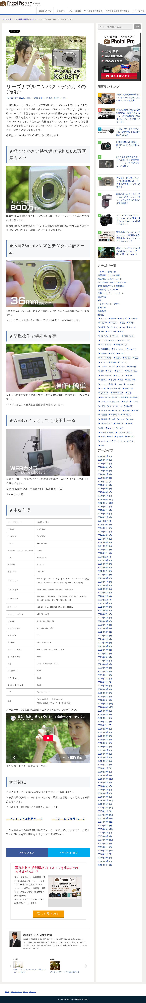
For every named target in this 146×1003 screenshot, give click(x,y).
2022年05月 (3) (105, 621)
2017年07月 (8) (105, 825)
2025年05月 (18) (105, 503)
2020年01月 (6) (105, 718)
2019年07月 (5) (105, 739)
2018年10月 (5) (105, 772)
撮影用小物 (129, 388)
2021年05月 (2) (105, 661)
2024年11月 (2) (104, 521)
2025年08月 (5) (105, 492)
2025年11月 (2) (104, 481)
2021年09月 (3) (105, 646)
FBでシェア (27, 852)
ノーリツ (104, 384)
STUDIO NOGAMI (107, 432)
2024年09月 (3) (105, 528)
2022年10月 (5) (105, 603)
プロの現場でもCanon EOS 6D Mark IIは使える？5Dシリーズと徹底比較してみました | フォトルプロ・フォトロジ (128, 116)
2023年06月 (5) (105, 574)
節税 (102, 331)
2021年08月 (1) (105, 650)
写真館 (113, 362)
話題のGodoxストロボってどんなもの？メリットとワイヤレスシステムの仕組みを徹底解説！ (128, 198)
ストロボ (104, 318)
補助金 (130, 423)
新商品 (101, 315)
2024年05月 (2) (105, 535)
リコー (110, 371)
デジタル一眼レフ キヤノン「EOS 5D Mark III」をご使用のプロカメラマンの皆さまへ (128, 182)
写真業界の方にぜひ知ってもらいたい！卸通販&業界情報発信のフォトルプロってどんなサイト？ (128, 236)
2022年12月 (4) (105, 596)
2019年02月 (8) (105, 757)
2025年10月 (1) (105, 485)
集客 (102, 371)
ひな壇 (113, 380)
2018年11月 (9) (104, 768)
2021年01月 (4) (105, 675)
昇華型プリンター (122, 345)
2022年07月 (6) (105, 614)
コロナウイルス (118, 393)
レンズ (113, 340)
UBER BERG (105, 349)
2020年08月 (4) (105, 693)
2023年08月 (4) (105, 567)
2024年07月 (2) (105, 531)
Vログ (126, 402)
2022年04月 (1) (105, 625)
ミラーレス (113, 327)
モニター (123, 318)
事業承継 (120, 437)
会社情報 (61, 11)
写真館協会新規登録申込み (117, 11)
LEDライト (119, 423)
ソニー (103, 388)
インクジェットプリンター (110, 336)
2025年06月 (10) (105, 499)
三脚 (112, 353)
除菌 (129, 393)
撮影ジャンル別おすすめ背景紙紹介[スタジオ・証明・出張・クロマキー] (128, 251)
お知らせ (102, 307)
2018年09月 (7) (105, 775)
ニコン (131, 323)
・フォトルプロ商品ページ (24, 818)
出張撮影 (104, 353)
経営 (100, 300)
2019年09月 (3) (105, 732)
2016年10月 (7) (105, 858)
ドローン (132, 327)
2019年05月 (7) (105, 746)
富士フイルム (132, 371)
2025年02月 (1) (105, 510)
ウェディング (105, 441)
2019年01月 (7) (105, 761)
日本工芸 (129, 406)
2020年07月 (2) (105, 696)
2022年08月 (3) (105, 610)
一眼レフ (104, 323)
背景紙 (130, 375)
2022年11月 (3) (104, 600)
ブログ (120, 428)
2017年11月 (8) (104, 811)
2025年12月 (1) (105, 478)
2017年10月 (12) (105, 815)
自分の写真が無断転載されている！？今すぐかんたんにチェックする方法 (128, 97)
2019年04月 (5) (105, 750)
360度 (113, 419)
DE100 (119, 384)
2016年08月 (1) (105, 865)
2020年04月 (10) (105, 707)
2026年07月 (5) (105, 456)
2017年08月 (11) (105, 822)
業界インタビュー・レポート (111, 293)
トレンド (123, 362)
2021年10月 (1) (105, 643)
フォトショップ (119, 349)
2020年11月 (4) (104, 682)
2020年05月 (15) (105, 703)
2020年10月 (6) (105, 686)
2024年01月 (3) (105, 549)
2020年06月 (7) (105, 700)
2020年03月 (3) (105, 711)
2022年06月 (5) (105, 618)
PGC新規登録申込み (93, 11)
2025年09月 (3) (105, 488)
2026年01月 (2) (105, 474)
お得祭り (135, 397)
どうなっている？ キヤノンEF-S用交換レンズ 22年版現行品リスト (128, 132)
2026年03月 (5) (105, 467)
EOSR (130, 419)
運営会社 (7, 992)
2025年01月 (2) (105, 514)
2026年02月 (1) (105, 471)
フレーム (135, 402)
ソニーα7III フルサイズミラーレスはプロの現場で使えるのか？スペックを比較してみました (128, 219)
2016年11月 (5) (104, 854)
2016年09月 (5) (105, 861)
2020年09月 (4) (105, 689)
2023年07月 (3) (105, 571)
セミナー (122, 367)
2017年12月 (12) (105, 807)
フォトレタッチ (106, 345)
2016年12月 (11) (105, 850)
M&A (111, 437)
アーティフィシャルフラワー (124, 441)
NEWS (103, 437)
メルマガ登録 (75, 11)
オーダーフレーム (116, 406)
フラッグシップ (106, 423)
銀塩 (121, 380)
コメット (120, 371)
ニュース (111, 428)
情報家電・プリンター (108, 289)
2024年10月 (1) (105, 524)
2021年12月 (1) (105, 639)
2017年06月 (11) (105, 829)
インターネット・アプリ (109, 304)
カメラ (121, 419)
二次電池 (104, 415)
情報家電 (104, 419)
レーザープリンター (108, 367)
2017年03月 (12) (105, 840)
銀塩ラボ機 (131, 380)
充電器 (136, 410)
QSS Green (130, 384)
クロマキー (112, 331)
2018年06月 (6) (105, 786)
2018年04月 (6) (105, 793)
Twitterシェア (69, 852)
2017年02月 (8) (105, 843)
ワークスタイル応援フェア (110, 402)
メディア (104, 362)
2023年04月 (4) (105, 582)
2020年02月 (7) (105, 714)
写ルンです (120, 375)
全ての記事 (7, 19)
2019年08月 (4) (105, 736)
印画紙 (118, 358)
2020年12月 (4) (105, 678)
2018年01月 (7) (105, 804)
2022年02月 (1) (105, 632)
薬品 (136, 358)
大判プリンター (129, 336)
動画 (123, 323)
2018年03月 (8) (105, 797)
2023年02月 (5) (105, 589)
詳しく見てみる (48, 914)
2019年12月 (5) (105, 721)
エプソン (104, 340)
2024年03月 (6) (105, 542)
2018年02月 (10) (105, 800)
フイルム (117, 410)
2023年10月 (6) (105, 560)
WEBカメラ (127, 415)
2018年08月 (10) (105, 779)
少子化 (116, 397)
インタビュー (124, 340)
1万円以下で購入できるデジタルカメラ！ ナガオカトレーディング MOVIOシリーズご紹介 (128, 161)
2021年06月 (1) (105, 657)
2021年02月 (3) (105, 671)
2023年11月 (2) (104, 557)
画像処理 (102, 311)
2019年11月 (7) (104, 725)
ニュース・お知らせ (107, 271)
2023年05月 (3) (105, 578)
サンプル (130, 437)
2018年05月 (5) (105, 790)
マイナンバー (105, 410)
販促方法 (102, 297)
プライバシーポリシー (16, 992)
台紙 (102, 445)
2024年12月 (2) (105, 517)
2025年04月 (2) (105, 506)
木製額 (103, 406)
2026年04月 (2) (105, 463)
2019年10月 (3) (105, 729)
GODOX (121, 353)
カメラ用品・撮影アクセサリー (26, 19)
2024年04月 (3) (105, 539)
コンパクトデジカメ (125, 432)
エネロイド (115, 415)
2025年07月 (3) (105, 496)
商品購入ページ (45, 11)
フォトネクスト (106, 358)
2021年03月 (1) (105, 668)
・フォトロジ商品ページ (68, 818)
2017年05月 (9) (105, 833)
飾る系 (113, 318)
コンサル (128, 358)
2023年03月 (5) (105, 585)
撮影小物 (132, 367)
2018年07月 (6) (105, 782)
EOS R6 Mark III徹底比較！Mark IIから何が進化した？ (128, 145)
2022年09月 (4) (105, 607)
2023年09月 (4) (105, 564)
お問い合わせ (138, 11)
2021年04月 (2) (105, 664)
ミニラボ (132, 349)
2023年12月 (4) (105, 553)
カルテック (104, 393)
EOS (121, 331)
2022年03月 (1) (105, 628)
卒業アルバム (105, 397)
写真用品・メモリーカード (110, 279)
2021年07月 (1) (105, 653)
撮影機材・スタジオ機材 (109, 275)
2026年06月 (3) (105, 460)
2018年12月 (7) (105, 764)
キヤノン (114, 323)
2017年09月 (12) (105, 818)
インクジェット (115, 388)
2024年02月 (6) (105, 546)
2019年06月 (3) (105, 743)
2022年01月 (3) (105, 635)
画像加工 (104, 380)
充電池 (127, 410)
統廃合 (125, 397)
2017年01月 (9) (105, 847)
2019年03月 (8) (105, 754)
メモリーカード (106, 375)
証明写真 (134, 318)
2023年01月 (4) (105, 592)
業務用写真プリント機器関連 (111, 286)
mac (123, 327)
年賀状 (103, 327)
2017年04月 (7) (105, 836)
